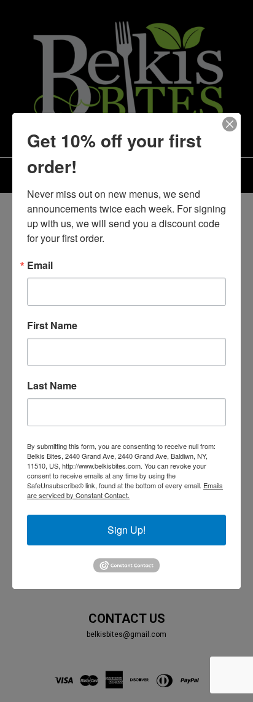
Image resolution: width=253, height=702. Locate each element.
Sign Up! (126, 530)
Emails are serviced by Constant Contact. (125, 490)
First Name (52, 325)
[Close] (229, 124)
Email (40, 265)
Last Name (52, 386)
